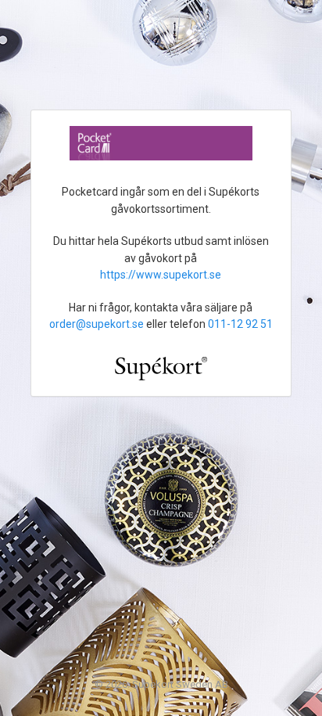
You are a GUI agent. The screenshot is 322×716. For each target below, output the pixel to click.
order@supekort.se (96, 324)
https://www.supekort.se (160, 274)
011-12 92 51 (240, 324)
